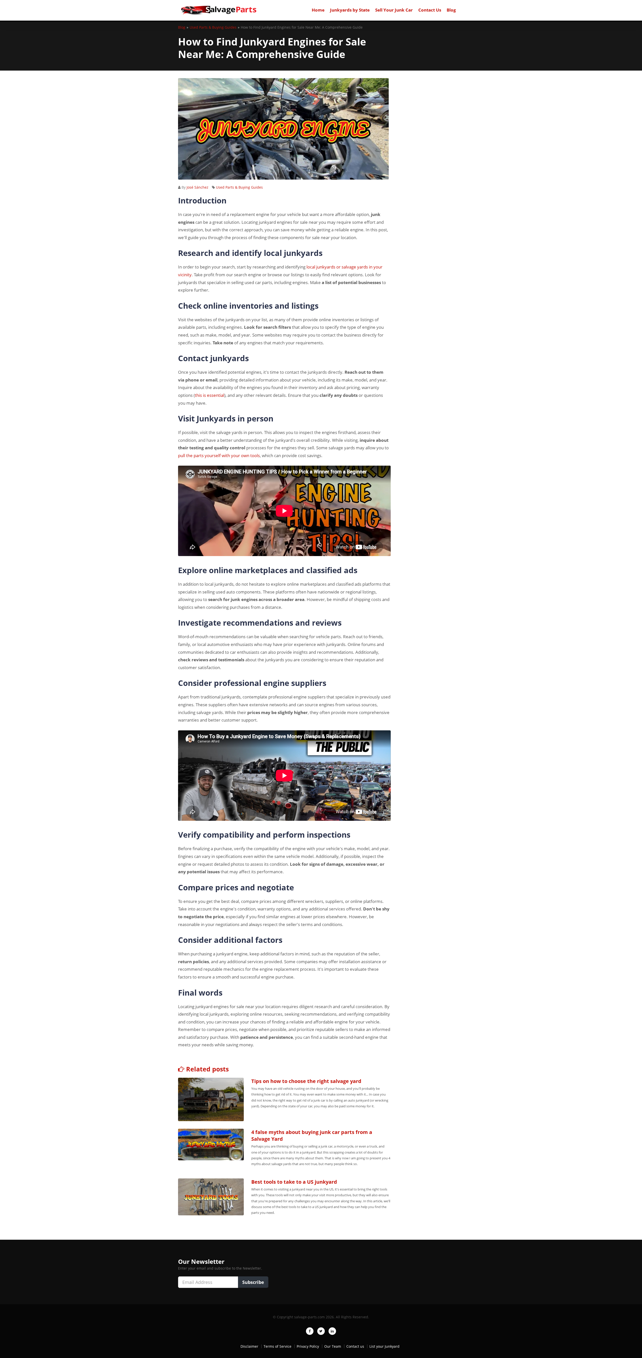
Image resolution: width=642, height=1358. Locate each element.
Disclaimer (249, 1346)
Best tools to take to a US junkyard (294, 1181)
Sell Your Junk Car (394, 10)
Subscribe (253, 1282)
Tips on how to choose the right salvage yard (306, 1081)
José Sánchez (197, 187)
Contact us (355, 1346)
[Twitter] (321, 1331)
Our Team (332, 1346)
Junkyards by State (350, 10)
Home (318, 10)
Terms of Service (277, 1346)
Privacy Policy (308, 1346)
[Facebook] (309, 1331)
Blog (451, 10)
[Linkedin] (332, 1331)
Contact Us (429, 10)
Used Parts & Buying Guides (239, 187)
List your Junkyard (384, 1346)
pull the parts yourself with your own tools (219, 455)
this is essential (209, 395)
